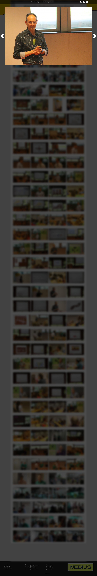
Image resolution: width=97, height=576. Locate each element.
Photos (32, 2)
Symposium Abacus (50, 2)
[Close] (87, 2)
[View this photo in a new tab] (84, 2)
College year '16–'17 (40, 2)
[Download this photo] (81, 2)
